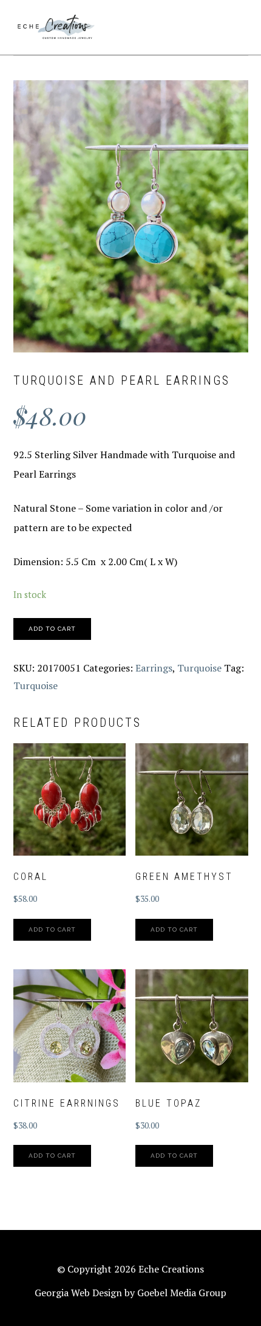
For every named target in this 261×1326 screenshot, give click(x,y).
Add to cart (52, 628)
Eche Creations (55, 27)
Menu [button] (234, 25)
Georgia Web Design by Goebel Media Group (130, 1292)
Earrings (153, 668)
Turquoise (199, 668)
